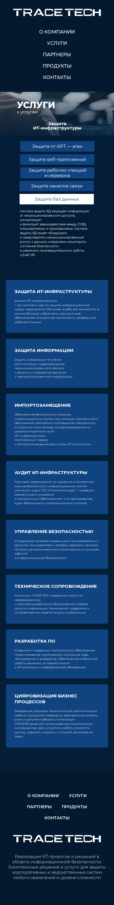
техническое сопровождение (56, 586)
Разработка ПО (35, 641)
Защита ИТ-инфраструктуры (53, 291)
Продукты (57, 66)
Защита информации (44, 350)
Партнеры (57, 54)
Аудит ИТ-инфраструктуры (51, 472)
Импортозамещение (43, 405)
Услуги (57, 43)
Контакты (57, 77)
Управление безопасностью (54, 531)
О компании (57, 32)
